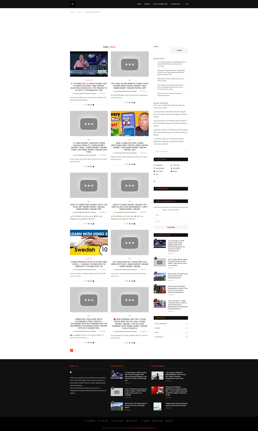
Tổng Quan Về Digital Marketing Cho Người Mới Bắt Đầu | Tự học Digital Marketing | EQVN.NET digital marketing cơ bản (171, 72)
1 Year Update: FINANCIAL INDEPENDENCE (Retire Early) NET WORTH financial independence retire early (171, 64)
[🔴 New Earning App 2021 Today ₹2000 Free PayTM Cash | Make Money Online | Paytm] (130, 299)
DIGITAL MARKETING (160, 4)
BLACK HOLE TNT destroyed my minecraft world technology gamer (177, 276)
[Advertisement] (129, 28)
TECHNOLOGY (175, 4)
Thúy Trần (156, 121)
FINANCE (147, 4)
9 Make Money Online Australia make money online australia (176, 404)
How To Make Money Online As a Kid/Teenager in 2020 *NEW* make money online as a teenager (178, 262)
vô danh (156, 112)
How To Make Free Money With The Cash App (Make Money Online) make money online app (88, 206)
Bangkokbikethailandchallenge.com (144, 428)
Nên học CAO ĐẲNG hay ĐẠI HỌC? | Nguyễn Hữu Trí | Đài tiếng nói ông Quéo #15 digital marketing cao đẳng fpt (171, 114)
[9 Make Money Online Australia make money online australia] (157, 406)
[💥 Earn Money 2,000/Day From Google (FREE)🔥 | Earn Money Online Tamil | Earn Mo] (89, 123)
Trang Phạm (157, 130)
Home (72, 12)
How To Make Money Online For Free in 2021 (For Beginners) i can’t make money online (130, 206)
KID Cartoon (157, 105)
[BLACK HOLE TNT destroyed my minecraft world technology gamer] (160, 277)
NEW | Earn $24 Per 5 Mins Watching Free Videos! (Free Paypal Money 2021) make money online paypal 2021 (129, 146)
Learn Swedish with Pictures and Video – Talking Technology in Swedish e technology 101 (89, 264)
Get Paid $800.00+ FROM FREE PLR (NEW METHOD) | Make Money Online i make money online (129, 264)
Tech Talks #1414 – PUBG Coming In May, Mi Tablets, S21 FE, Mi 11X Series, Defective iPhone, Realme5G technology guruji (178, 304)
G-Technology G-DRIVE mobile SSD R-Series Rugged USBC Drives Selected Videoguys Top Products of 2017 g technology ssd (88, 86)
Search (156, 46)
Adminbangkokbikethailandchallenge (85, 93)
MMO (139, 4)
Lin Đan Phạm (158, 139)
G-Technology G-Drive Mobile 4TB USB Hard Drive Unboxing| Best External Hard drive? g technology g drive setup (170, 87)
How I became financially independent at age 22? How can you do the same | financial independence (178, 289)
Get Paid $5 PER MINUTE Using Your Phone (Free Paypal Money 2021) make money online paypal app (129, 85)
